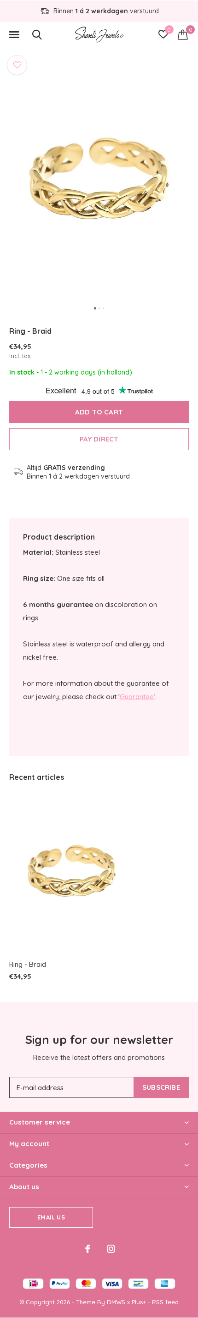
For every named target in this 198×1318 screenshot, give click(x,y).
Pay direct (99, 439)
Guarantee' (137, 696)
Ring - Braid (27, 964)
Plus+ (139, 1302)
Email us (50, 1217)
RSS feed (165, 1302)
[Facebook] (87, 1249)
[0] (183, 34)
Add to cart (99, 412)
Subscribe (161, 1087)
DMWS (116, 1302)
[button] (14, 35)
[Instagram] (111, 1249)
